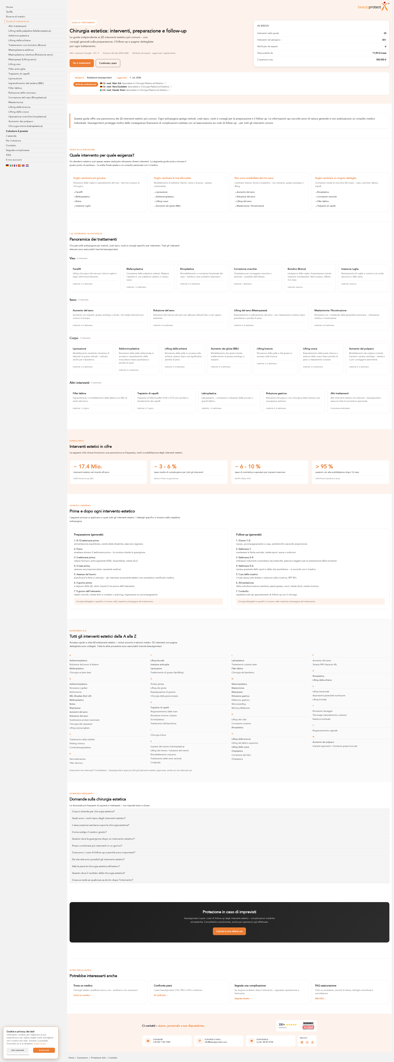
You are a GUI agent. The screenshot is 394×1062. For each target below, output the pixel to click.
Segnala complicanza (17, 150)
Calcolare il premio (17, 131)
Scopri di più (40, 1043)
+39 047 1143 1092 (161, 1042)
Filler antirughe (16, 69)
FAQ (8, 155)
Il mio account (14, 159)
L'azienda (11, 136)
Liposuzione (15, 78)
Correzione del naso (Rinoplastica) (27, 97)
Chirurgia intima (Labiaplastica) (25, 126)
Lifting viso (14, 64)
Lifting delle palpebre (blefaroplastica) (29, 31)
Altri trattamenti (17, 26)
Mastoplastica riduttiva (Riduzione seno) (30, 54)
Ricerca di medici (15, 16)
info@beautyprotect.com (216, 1042)
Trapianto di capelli (19, 73)
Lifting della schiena (19, 40)
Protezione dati (98, 1057)
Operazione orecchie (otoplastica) (27, 116)
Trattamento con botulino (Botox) (27, 45)
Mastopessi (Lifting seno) (22, 59)
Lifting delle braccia (19, 107)
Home (9, 7)
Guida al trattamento (17, 21)
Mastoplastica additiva (21, 50)
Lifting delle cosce (18, 112)
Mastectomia (15, 102)
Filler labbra (15, 88)
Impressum (82, 1057)
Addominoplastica (18, 35)
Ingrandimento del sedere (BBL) (26, 83)
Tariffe (9, 12)
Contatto (11, 145)
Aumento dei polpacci (20, 121)
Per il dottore (13, 140)
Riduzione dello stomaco (22, 92)
